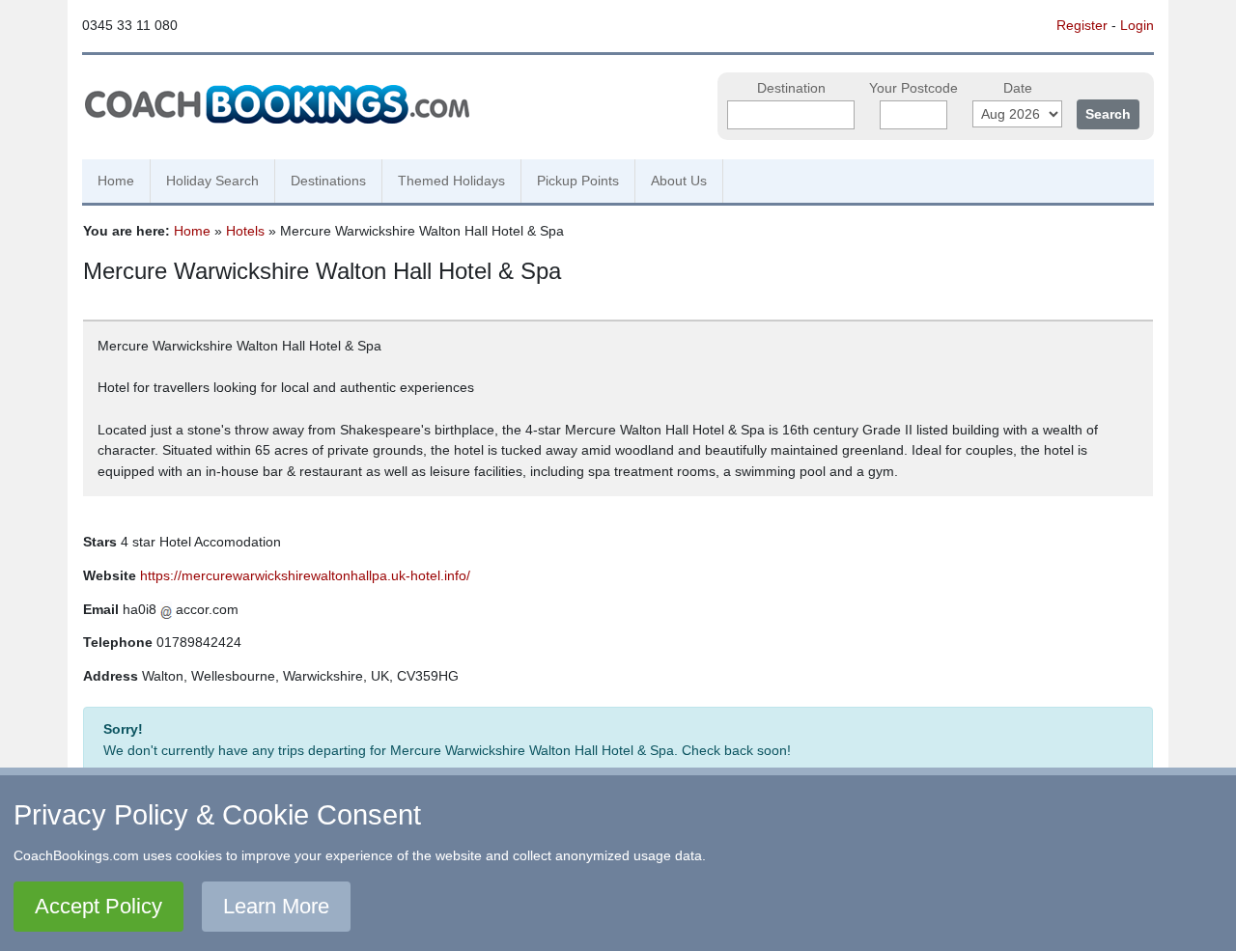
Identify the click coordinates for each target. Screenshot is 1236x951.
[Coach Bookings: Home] (277, 101)
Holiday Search (212, 180)
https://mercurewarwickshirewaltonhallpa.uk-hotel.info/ (305, 575)
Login (1137, 25)
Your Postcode (913, 88)
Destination (791, 88)
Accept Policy (98, 906)
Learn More (276, 906)
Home (116, 180)
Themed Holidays (451, 180)
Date (1017, 88)
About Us (679, 180)
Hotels (245, 230)
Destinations (328, 180)
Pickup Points (578, 180)
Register (1082, 25)
